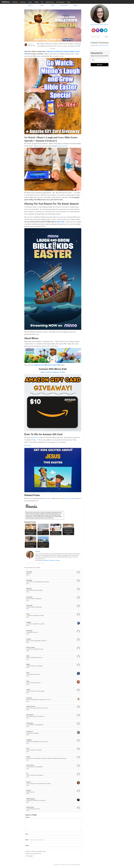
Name (26, 834)
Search (106, 36)
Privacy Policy (64, 5)
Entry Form (27, 445)
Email (26, 839)
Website (43, 372)
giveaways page (69, 498)
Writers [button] (68, 2)
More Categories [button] (60, 2)
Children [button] (36, 2)
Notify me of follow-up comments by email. (36, 851)
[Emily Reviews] (5, 2)
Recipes (30, 2)
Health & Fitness (50, 2)
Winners (75, 5)
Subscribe (99, 64)
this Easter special (61, 146)
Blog (53, 560)
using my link (60, 222)
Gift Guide (15, 2)
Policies (53, 5)
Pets (42, 2)
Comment (27, 817)
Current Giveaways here (103, 45)
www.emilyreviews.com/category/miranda (35, 563)
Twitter (50, 560)
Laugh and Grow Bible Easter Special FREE (47, 365)
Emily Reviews (35, 437)
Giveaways (23, 2)
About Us (30, 5)
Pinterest (46, 560)
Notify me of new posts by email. (33, 853)
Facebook (49, 372)
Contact (41, 5)
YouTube (62, 372)
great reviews (47, 498)
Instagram (56, 372)
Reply (27, 575)
